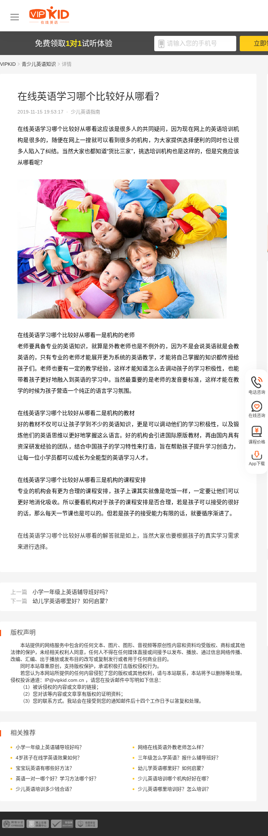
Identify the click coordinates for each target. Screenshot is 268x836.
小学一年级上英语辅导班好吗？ (71, 592)
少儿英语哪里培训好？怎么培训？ (174, 789)
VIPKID (8, 64)
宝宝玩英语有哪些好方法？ (45, 768)
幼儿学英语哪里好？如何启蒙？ (71, 601)
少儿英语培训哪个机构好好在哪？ (174, 778)
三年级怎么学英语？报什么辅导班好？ (179, 757)
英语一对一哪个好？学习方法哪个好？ (57, 778)
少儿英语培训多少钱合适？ (45, 789)
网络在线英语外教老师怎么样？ (172, 747)
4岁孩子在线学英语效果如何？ (49, 757)
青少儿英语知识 (39, 64)
